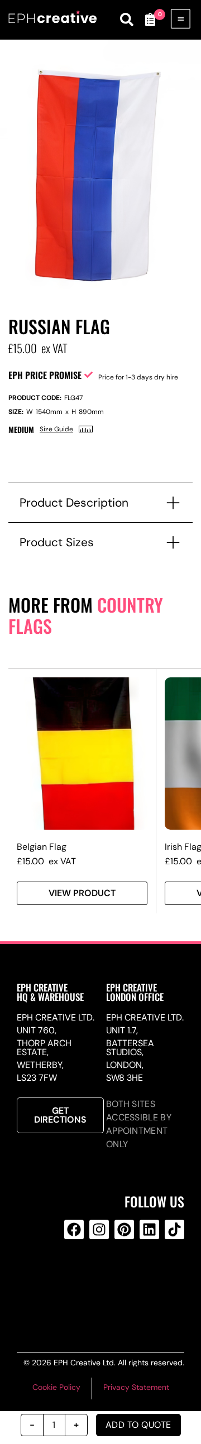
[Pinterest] (124, 1229)
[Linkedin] (149, 1229)
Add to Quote (138, 1425)
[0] (149, 19)
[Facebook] (74, 1229)
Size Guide (56, 429)
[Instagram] (99, 1229)
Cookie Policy (56, 1387)
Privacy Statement (136, 1387)
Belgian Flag (41, 847)
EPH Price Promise (45, 375)
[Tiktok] (174, 1229)
